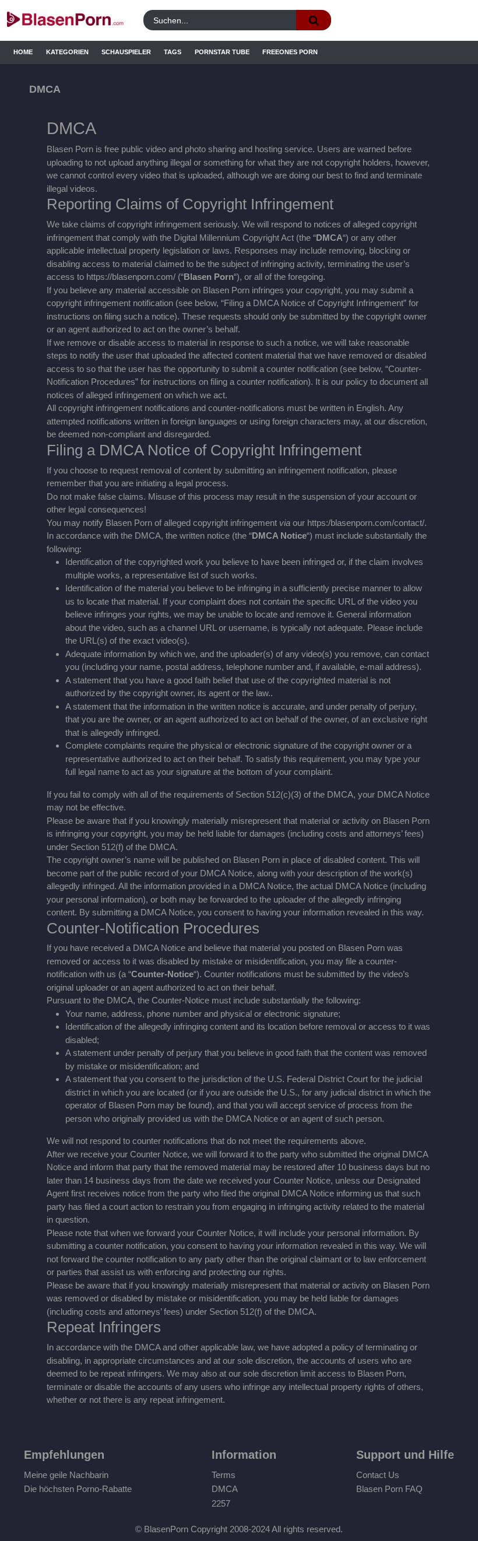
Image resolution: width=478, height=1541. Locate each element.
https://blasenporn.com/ (130, 277)
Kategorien (67, 51)
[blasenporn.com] (65, 21)
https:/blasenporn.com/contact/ (365, 523)
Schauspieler (126, 51)
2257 (221, 1503)
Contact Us (377, 1475)
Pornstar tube (222, 51)
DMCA (225, 1489)
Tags (172, 51)
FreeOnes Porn (290, 51)
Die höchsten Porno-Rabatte (78, 1489)
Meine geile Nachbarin (66, 1475)
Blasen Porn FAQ (389, 1489)
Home (23, 51)
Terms (224, 1475)
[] (313, 20)
